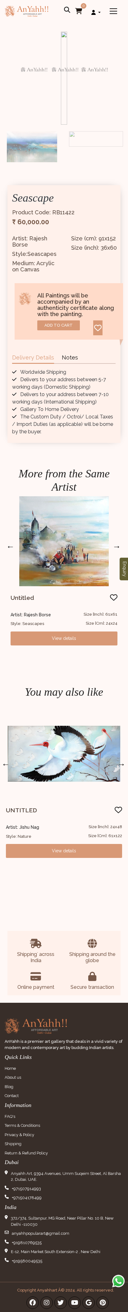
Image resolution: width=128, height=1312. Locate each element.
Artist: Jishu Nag (22, 827)
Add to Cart (58, 325)
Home (10, 1068)
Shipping (13, 1143)
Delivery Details (33, 357)
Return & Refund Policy (26, 1153)
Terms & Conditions (22, 1125)
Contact (12, 1095)
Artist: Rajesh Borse (31, 614)
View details (64, 638)
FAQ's (10, 1116)
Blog (9, 1086)
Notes (70, 357)
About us (13, 1077)
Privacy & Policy (19, 1134)
